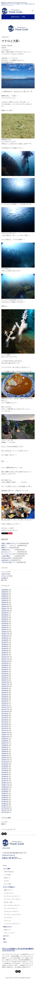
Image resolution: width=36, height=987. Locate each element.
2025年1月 (6, 630)
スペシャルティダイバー (10, 908)
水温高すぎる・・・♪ (8, 550)
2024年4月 (6, 648)
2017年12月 (6, 808)
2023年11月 (6, 659)
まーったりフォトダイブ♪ (9, 554)
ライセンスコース (9, 893)
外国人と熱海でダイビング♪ (10, 543)
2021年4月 (6, 724)
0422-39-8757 (11, 858)
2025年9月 (6, 613)
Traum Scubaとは (9, 871)
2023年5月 (6, 672)
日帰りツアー (7, 930)
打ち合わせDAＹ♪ (6, 558)
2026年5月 (6, 596)
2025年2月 (6, 627)
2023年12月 (6, 657)
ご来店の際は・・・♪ (8, 556)
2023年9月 (6, 663)
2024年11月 (6, 634)
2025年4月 (6, 623)
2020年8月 (6, 741)
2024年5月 (6, 646)
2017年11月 (6, 810)
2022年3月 (6, 701)
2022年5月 (6, 697)
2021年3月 (6, 726)
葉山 (3, 824)
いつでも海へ (7, 874)
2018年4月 (6, 800)
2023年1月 (6, 680)
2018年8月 (6, 791)
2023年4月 (6, 674)
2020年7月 (6, 743)
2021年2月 (6, 728)
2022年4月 (6, 699)
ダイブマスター (8, 917)
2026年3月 (6, 600)
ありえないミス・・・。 (9, 552)
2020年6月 (6, 745)
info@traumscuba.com (8, 855)
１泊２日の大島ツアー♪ (8, 562)
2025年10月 (6, 611)
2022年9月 (6, 688)
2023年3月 (6, 676)
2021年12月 (6, 707)
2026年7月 (6, 592)
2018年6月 (6, 795)
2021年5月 (6, 722)
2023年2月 (6, 678)
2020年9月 (6, 739)
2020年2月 (6, 753)
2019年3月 (6, 777)
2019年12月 (6, 758)
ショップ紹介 (6, 868)
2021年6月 (6, 720)
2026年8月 (6, 590)
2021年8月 (6, 716)
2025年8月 (6, 615)
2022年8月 (6, 690)
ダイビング (5, 37)
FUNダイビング (7, 927)
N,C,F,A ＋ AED (8, 902)
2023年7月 (6, 667)
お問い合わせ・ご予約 (18, 17)
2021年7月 (6, 718)
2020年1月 (6, 756)
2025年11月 (6, 609)
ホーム (5, 865)
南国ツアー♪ (5, 548)
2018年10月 (6, 787)
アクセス (6, 881)
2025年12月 (6, 607)
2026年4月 (6, 598)
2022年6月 (6, 695)
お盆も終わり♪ (5, 560)
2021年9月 (6, 714)
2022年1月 (6, 705)
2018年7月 (6, 793)
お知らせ (5, 574)
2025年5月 (6, 621)
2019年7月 (6, 768)
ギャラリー (6, 936)
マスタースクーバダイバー (11, 911)
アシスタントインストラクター (12, 914)
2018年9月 (6, 789)
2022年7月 (6, 693)
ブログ (5, 942)
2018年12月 (6, 783)
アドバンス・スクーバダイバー (12, 899)
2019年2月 (6, 779)
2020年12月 (6, 732)
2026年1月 (6, 604)
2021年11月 (6, 709)
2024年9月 (6, 638)
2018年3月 (6, 802)
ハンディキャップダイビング (12, 923)
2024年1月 (6, 655)
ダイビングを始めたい (9, 887)
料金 (4, 939)
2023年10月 (6, 661)
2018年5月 (6, 798)
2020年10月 (6, 737)
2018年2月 (6, 804)
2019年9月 (6, 764)
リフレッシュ (7, 920)
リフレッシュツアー (9, 933)
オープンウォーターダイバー (12, 896)
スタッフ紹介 (7, 884)
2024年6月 (6, 644)
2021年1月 (6, 730)
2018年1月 (6, 806)
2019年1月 (6, 781)
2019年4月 (6, 774)
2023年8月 (6, 665)
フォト (4, 822)
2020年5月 (5, 747)
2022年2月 (6, 703)
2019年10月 (6, 762)
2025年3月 (6, 625)
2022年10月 (6, 686)
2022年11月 (6, 684)
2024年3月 (6, 651)
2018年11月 (6, 785)
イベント (5, 572)
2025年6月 (6, 619)
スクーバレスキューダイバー (12, 905)
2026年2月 (6, 602)
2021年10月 (6, 711)
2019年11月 (6, 760)
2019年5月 (6, 772)
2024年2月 (6, 653)
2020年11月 (6, 735)
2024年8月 (6, 640)
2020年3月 (6, 751)
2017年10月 (6, 812)
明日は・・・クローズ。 (9, 545)
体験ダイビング (8, 890)
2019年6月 (6, 770)
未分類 (4, 578)
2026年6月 (6, 594)
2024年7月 (6, 642)
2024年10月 (6, 636)
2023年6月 (6, 669)
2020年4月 (6, 749)
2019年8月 (6, 766)
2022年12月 (6, 682)
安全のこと (7, 878)
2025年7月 (6, 617)
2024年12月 (6, 632)
